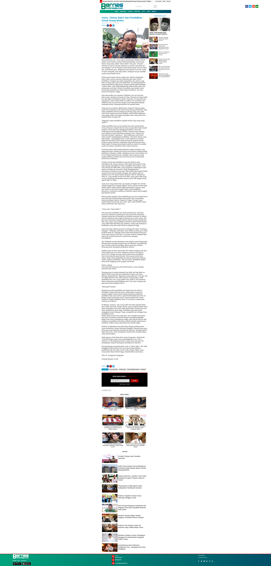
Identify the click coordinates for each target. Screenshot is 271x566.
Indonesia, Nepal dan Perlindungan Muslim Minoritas (163, 39)
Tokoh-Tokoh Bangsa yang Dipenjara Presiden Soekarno (158, 33)
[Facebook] (108, 25)
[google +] (253, 6)
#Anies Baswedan (113, 369)
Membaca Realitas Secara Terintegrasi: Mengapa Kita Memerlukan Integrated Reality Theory (131, 537)
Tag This (105, 369)
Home (116, 11)
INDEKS (154, 11)
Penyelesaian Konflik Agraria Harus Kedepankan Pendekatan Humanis (122, 1)
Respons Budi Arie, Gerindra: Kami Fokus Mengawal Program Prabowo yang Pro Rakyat (132, 478)
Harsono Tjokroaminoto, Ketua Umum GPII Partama (164, 53)
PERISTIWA (123, 11)
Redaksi (15, 560)
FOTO (143, 11)
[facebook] (246, 6)
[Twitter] (113, 25)
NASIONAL (137, 11)
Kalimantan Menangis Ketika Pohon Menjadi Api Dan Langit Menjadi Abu (164, 75)
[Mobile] (256, 6)
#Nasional (143, 369)
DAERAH (130, 11)
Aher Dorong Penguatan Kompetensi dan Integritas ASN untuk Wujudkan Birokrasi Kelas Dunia (132, 507)
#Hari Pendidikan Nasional (133, 369)
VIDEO (148, 11)
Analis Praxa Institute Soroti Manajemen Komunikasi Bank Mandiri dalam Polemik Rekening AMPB (132, 468)
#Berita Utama (122, 369)
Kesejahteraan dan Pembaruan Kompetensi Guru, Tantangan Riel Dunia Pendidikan (131, 547)
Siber (19, 560)
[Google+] (110, 25)
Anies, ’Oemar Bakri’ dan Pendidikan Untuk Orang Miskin (122, 19)
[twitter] (250, 6)
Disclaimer (23, 560)
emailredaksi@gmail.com (121, 563)
